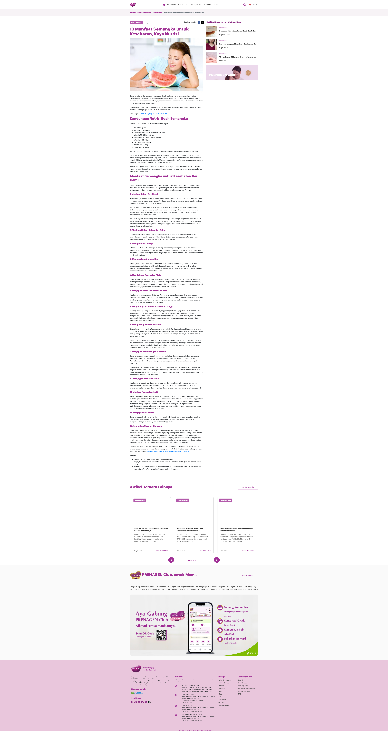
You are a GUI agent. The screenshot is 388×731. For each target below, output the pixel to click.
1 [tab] (189, 561)
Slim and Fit (222, 702)
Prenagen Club (196, 5)
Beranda (133, 12)
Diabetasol (222, 700)
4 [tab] (196, 561)
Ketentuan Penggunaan (246, 688)
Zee (219, 697)
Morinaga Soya (223, 705)
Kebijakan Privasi (244, 691)
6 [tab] (200, 561)
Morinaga (221, 688)
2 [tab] (193, 561)
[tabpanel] (151, 525)
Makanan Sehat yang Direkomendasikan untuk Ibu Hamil (168, 451)
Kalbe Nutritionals (224, 680)
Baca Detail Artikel (162, 551)
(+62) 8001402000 (188, 705)
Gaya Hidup (157, 12)
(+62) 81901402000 (188, 694)
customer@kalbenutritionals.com (192, 714)
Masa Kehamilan (144, 12)
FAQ (239, 694)
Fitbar (220, 691)
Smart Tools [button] (182, 5)
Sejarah (240, 680)
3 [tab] (194, 561)
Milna (220, 694)
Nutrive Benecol (223, 683)
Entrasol (221, 686)
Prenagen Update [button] (210, 5)
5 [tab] (198, 561)
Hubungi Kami (243, 686)
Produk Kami (171, 5)
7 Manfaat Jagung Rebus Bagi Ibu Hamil (153, 114)
